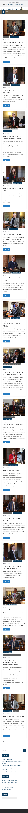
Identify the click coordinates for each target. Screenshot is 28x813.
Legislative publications (7, 785)
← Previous (5, 742)
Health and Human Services (9, 416)
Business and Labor (7, 183)
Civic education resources (7, 787)
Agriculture (6, 37)
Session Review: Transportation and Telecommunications (10, 662)
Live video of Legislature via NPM (9, 782)
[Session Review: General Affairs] (14, 309)
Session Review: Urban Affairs (13, 716)
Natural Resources (7, 512)
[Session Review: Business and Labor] (14, 174)
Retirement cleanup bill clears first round (11, 772)
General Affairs (7, 318)
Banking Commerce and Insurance (11, 128)
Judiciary (5, 465)
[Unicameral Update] (14, 8)
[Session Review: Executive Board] (14, 263)
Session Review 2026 (14, 37)
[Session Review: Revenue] (14, 595)
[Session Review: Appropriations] (14, 75)
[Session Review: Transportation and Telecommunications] (14, 643)
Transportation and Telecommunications (12, 654)
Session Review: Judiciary (12, 470)
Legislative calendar (6, 789)
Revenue (5, 604)
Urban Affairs (16, 711)
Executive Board (7, 272)
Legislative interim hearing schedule (10, 780)
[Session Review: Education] (14, 220)
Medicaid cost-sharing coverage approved (11, 765)
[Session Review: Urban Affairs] (14, 702)
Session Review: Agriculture (13, 42)
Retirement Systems (7, 560)
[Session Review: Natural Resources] (14, 503)
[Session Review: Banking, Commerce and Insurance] (14, 119)
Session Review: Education (12, 234)
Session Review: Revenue (12, 610)
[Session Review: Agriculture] (14, 28)
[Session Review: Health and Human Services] (14, 407)
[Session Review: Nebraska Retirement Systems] (14, 551)
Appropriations (7, 84)
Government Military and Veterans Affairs (12, 364)
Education (6, 229)
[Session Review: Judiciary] (14, 456)
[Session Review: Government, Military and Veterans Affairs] (14, 355)
